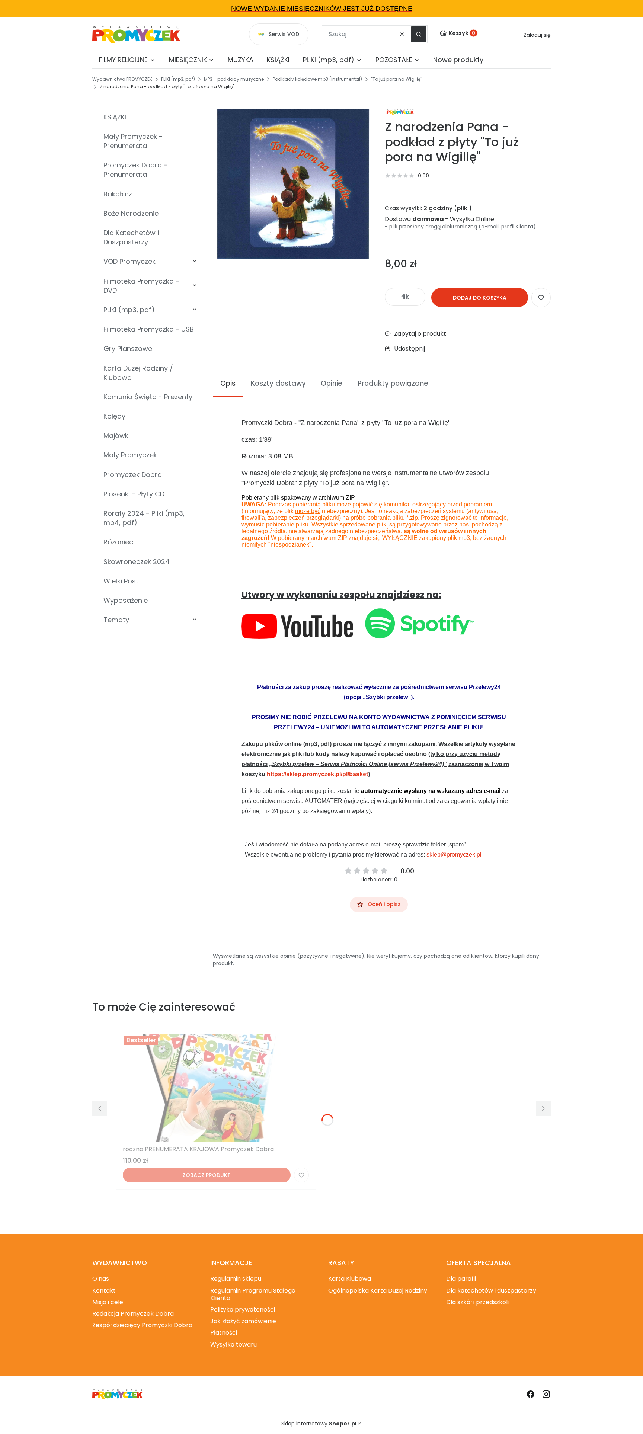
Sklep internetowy (318, 1423)
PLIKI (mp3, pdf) (178, 79)
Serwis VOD (284, 34)
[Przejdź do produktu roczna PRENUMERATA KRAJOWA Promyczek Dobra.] (216, 1088)
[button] (418, 34)
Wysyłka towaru (233, 1344)
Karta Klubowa (349, 1278)
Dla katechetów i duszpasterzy (491, 1290)
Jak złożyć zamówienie (243, 1321)
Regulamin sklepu (235, 1278)
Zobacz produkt (207, 1175)
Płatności (223, 1332)
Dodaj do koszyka (479, 297)
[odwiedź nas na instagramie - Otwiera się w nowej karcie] (546, 1394)
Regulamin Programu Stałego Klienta (252, 1294)
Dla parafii (461, 1278)
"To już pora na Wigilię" (396, 79)
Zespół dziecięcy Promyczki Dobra (142, 1325)
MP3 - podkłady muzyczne (234, 79)
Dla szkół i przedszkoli (477, 1302)
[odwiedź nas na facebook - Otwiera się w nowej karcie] (530, 1394)
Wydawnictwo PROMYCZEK (122, 79)
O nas (100, 1278)
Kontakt (104, 1290)
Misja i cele (107, 1302)
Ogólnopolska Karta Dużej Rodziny (377, 1290)
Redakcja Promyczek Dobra (133, 1313)
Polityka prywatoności (242, 1309)
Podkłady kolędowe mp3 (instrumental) (317, 79)
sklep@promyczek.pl (454, 854)
